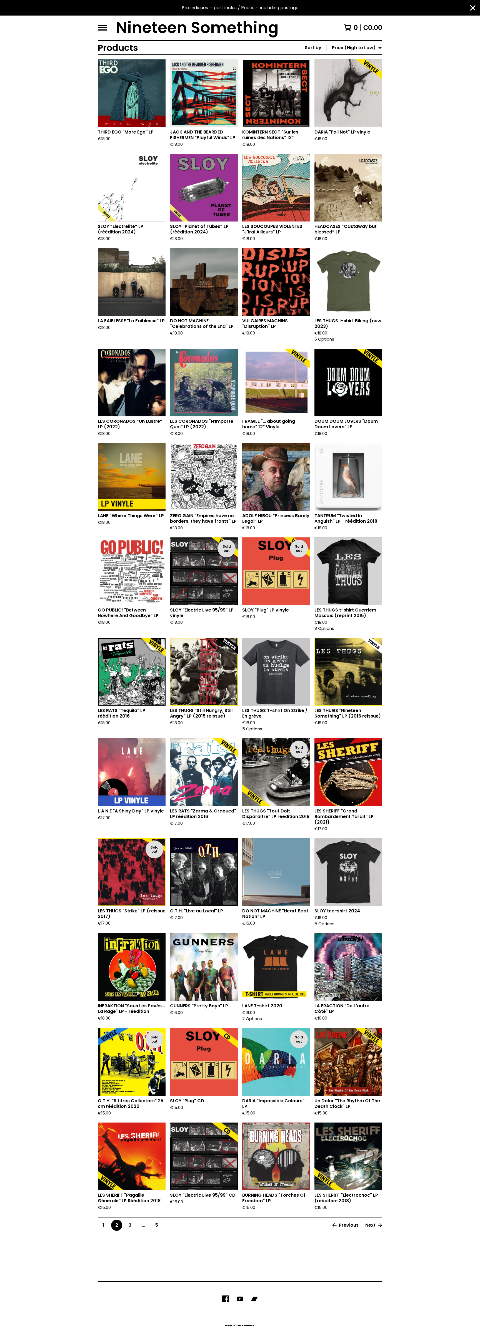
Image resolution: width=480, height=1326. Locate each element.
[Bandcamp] (254, 1299)
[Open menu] (102, 27)
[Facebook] (225, 1299)
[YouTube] (240, 1299)
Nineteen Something (197, 28)
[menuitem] (343, 47)
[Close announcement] (473, 8)
